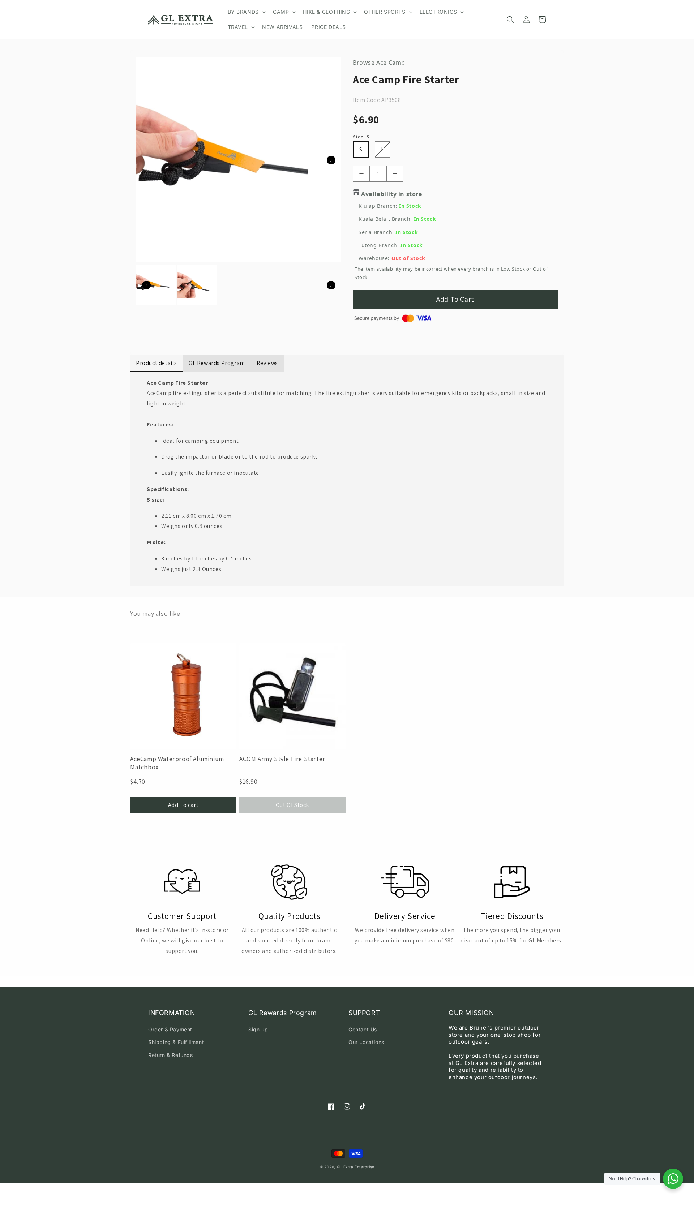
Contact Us (362, 1029)
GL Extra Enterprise (355, 1167)
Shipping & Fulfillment (176, 1042)
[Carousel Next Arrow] (331, 160)
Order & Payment (170, 1029)
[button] (246, 12)
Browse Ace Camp (379, 62)
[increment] (395, 173)
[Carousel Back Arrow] (146, 285)
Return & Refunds (170, 1055)
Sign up (258, 1029)
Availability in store (391, 194)
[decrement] (361, 173)
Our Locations (366, 1042)
